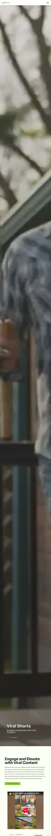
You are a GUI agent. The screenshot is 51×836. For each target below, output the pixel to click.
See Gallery (14, 737)
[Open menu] (48, 3)
